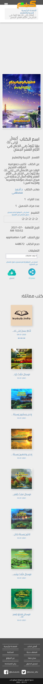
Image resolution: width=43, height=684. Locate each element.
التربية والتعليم (27, 13)
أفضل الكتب (32, 646)
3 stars (29, 218)
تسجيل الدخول (32, 663)
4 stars (33, 218)
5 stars (36, 218)
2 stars (26, 218)
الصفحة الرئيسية (29, 10)
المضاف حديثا (32, 652)
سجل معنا (32, 658)
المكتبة (10, 652)
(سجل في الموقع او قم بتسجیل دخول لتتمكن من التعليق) (22, 263)
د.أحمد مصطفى (17, 191)
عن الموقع (10, 658)
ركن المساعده (10, 663)
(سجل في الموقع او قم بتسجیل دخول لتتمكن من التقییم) (18, 213)
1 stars (23, 218)
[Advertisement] (21, 45)
